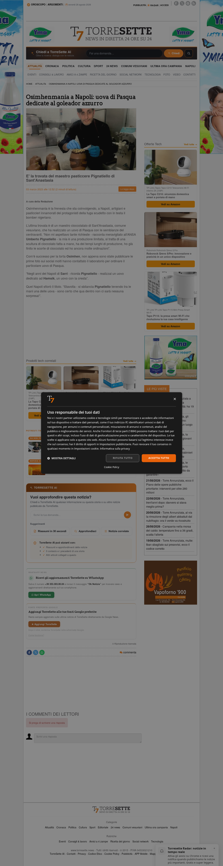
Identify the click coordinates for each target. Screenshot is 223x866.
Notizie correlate (119, 531)
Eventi (62, 841)
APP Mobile (141, 853)
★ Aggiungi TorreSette (44, 624)
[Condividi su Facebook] (29, 652)
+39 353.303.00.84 (54, 584)
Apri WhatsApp (42, 594)
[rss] (193, 3)
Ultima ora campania (156, 827)
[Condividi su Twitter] (35, 652)
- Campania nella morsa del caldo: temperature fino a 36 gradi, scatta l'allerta (169, 530)
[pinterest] (188, 3)
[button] (61, 458)
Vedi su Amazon (170, 204)
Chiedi (176, 53)
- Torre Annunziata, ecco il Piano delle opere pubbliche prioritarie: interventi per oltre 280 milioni (170, 486)
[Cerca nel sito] (189, 53)
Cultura (83, 827)
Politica (72, 827)
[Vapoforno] (170, 583)
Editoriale (103, 827)
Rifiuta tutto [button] (122, 458)
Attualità (49, 827)
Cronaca (61, 827)
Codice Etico (95, 853)
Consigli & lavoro (77, 841)
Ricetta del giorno (120, 841)
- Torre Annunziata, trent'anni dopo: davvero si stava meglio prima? (166, 502)
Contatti (71, 853)
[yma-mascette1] (183, 34)
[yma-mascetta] (40, 34)
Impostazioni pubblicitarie (115, 444)
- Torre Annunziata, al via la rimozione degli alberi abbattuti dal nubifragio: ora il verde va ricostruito (169, 516)
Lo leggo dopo (127, 188)
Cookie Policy (111, 853)
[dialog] (111, 433)
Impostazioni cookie (86, 448)
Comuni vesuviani (132, 827)
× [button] (174, 399)
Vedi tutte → (129, 361)
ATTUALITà (40, 83)
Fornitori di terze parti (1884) (118, 431)
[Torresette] (111, 34)
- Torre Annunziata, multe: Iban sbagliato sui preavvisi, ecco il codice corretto (169, 544)
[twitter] (182, 3)
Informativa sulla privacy (115, 448)
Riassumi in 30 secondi (52, 531)
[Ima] (170, 358)
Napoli (173, 827)
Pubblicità (127, 853)
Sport (92, 827)
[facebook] (176, 3)
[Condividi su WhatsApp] (42, 652)
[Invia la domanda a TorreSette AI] (127, 514)
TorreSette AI (57, 853)
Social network (140, 841)
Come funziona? (36, 635)
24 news (115, 827)
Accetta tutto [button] (158, 458)
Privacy (82, 853)
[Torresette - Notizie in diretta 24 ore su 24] (112, 809)
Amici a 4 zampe (98, 841)
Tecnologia (157, 841)
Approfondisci (87, 531)
